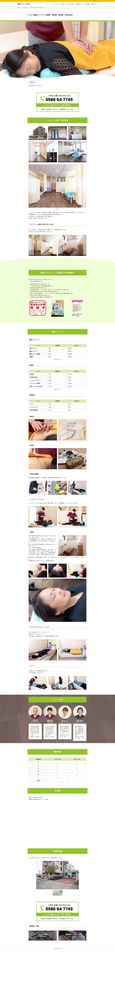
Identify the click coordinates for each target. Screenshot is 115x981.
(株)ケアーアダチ (24, 4)
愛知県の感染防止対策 (34, 279)
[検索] (96, 1)
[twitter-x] (93, 1)
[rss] (95, 1)
